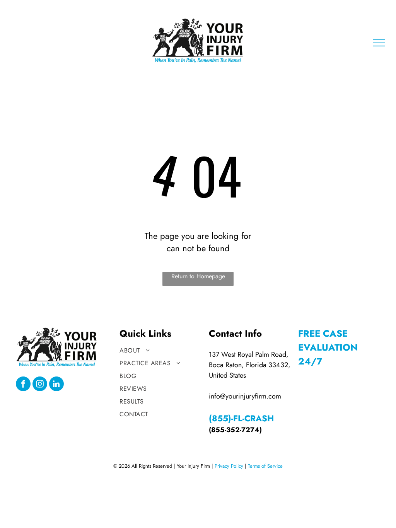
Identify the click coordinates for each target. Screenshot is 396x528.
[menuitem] (160, 350)
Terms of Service (265, 466)
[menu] (379, 43)
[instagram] (39, 384)
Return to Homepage (198, 276)
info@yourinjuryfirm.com (245, 396)
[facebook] (23, 384)
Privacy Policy (229, 466)
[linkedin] (56, 384)
